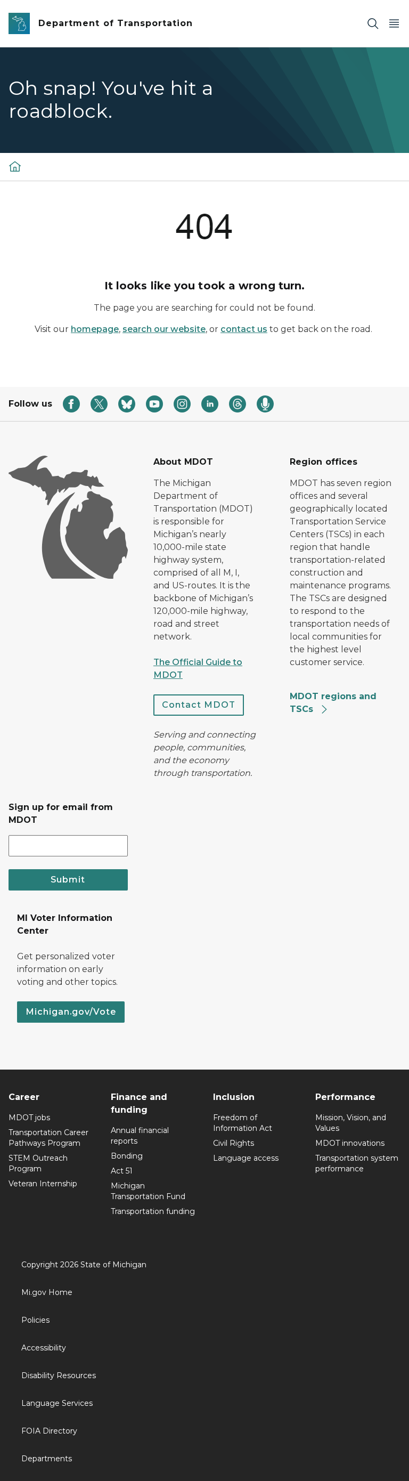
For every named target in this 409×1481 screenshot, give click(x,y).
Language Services (57, 1403)
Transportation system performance (356, 1163)
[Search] (372, 23)
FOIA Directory (49, 1431)
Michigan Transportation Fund (148, 1191)
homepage (95, 329)
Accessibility (43, 1348)
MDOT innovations (350, 1143)
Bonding (127, 1156)
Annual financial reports (140, 1136)
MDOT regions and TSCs (333, 702)
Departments (46, 1458)
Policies (35, 1320)
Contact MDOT (198, 705)
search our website (164, 329)
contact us (243, 329)
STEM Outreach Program (38, 1163)
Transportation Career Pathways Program (48, 1138)
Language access (246, 1158)
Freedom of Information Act (242, 1123)
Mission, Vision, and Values (350, 1123)
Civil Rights (233, 1143)
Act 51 (122, 1171)
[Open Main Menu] (394, 23)
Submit (68, 880)
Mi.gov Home (46, 1292)
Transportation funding (153, 1211)
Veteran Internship (43, 1183)
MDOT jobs (29, 1117)
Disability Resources (58, 1375)
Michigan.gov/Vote (71, 1012)
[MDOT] (15, 166)
